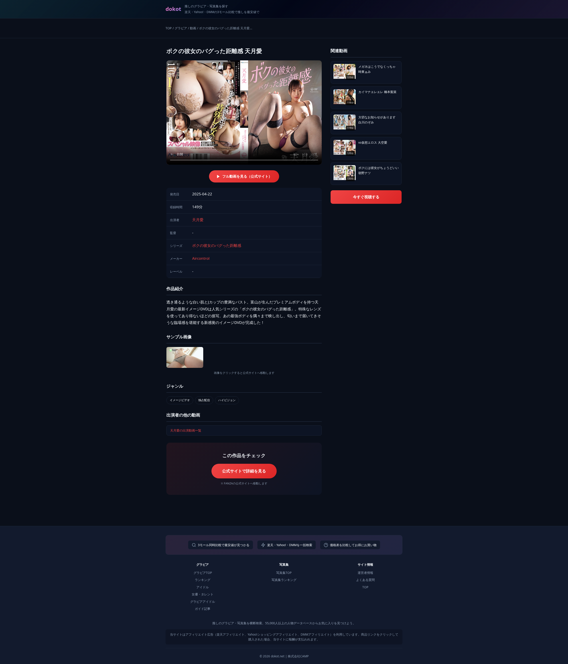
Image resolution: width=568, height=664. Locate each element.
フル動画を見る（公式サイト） (247, 176)
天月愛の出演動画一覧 (185, 430)
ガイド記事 (202, 609)
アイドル (202, 587)
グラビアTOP (202, 573)
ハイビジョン (227, 400)
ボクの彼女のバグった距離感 (216, 245)
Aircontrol (200, 258)
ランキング (202, 580)
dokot (173, 8)
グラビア (181, 28)
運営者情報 (365, 573)
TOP (169, 28)
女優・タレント (202, 594)
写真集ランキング (284, 580)
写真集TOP (284, 573)
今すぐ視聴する (366, 196)
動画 (193, 28)
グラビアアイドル (202, 601)
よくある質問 (365, 580)
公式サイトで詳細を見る (244, 471)
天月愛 (197, 219)
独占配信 (204, 400)
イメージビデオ (180, 400)
